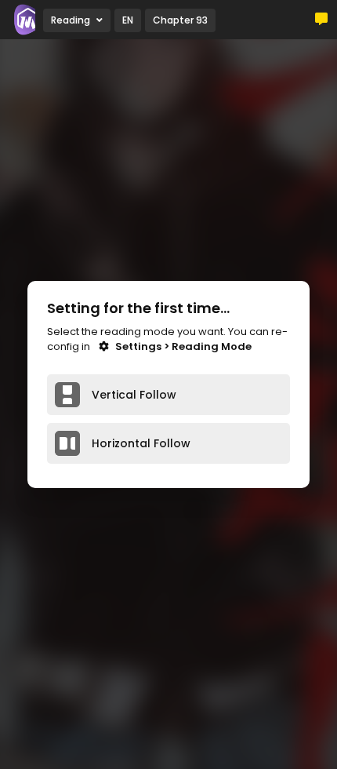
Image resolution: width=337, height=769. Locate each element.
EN (127, 20)
